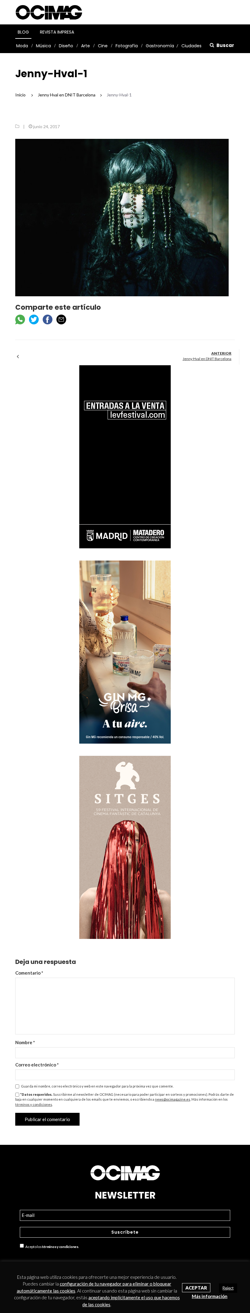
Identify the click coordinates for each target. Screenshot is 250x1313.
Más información (209, 1296)
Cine (103, 46)
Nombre (25, 1042)
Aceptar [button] (196, 1287)
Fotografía (127, 46)
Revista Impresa (57, 32)
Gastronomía (160, 46)
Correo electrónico (37, 1064)
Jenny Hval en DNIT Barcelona (207, 358)
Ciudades (191, 46)
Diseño (66, 46)
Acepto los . (51, 1247)
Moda (22, 46)
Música (43, 46)
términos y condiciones (33, 1104)
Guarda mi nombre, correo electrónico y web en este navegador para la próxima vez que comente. (97, 1086)
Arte (85, 46)
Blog (23, 32)
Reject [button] (228, 1288)
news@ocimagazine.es (172, 1099)
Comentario (29, 973)
